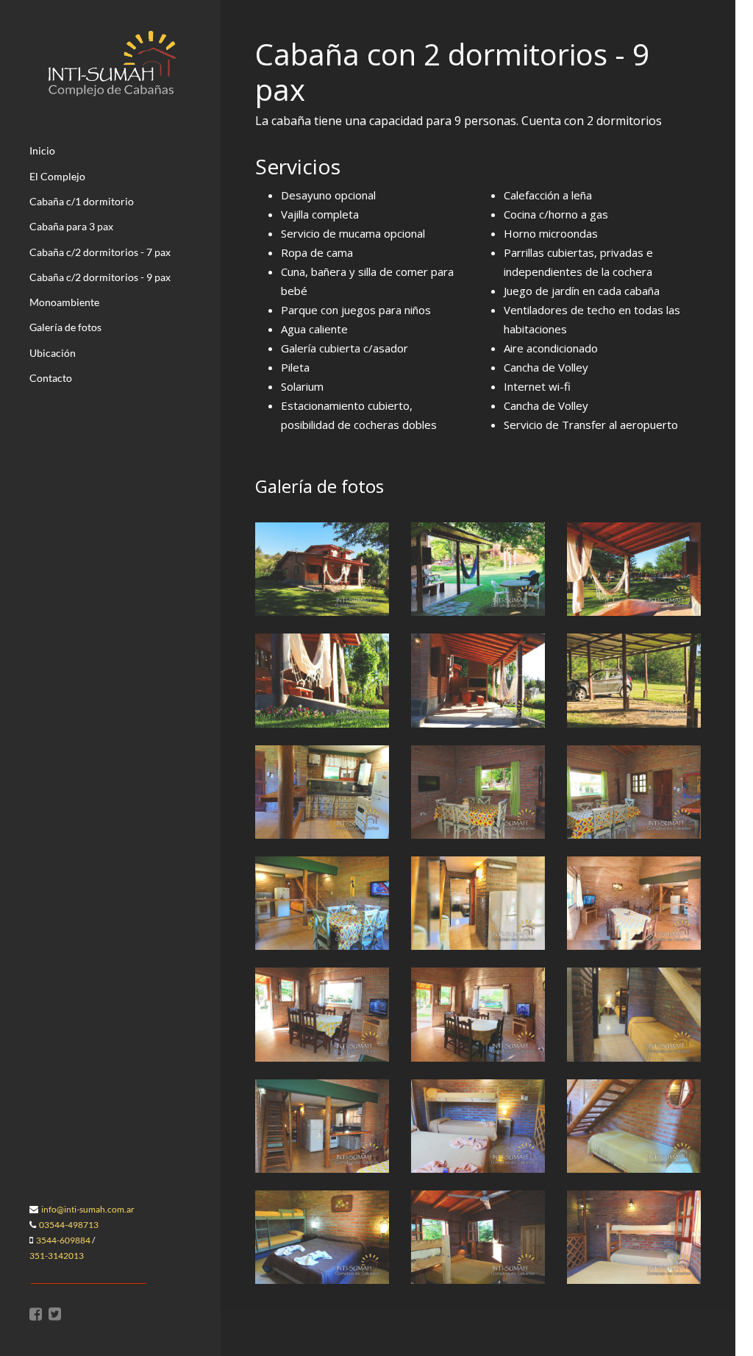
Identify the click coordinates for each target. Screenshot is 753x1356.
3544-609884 (63, 1240)
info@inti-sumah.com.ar (88, 1209)
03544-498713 (69, 1224)
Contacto (50, 378)
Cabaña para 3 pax (71, 226)
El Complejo (57, 176)
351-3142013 (56, 1255)
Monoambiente (64, 302)
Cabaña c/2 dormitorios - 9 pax (100, 277)
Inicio (42, 150)
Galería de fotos (65, 327)
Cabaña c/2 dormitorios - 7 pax (100, 252)
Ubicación (52, 353)
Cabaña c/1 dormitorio (81, 201)
